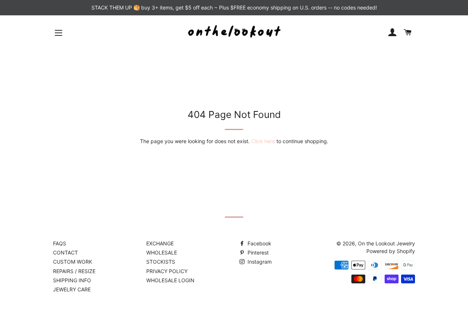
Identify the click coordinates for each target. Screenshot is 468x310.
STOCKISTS (160, 262)
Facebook (258, 243)
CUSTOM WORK (72, 262)
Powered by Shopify (390, 251)
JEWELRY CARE (72, 289)
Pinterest (257, 252)
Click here (263, 141)
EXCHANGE (160, 243)
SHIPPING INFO (72, 280)
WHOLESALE (161, 252)
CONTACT (65, 252)
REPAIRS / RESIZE (74, 271)
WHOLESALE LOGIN (170, 280)
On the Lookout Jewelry (386, 243)
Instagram (259, 262)
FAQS (59, 243)
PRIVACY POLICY (167, 271)
